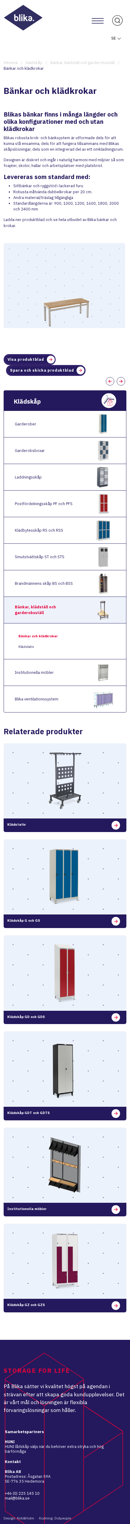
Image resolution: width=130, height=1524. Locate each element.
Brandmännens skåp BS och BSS (44, 583)
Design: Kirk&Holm (19, 1518)
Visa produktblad (26, 359)
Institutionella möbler (34, 672)
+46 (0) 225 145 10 (22, 1493)
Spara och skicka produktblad (42, 370)
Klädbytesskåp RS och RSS (39, 530)
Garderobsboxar (30, 450)
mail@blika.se (17, 1498)
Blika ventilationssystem (36, 699)
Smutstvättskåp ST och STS (39, 556)
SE (114, 38)
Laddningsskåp (28, 477)
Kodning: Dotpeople (55, 1518)
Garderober (25, 424)
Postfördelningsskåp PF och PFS (44, 503)
